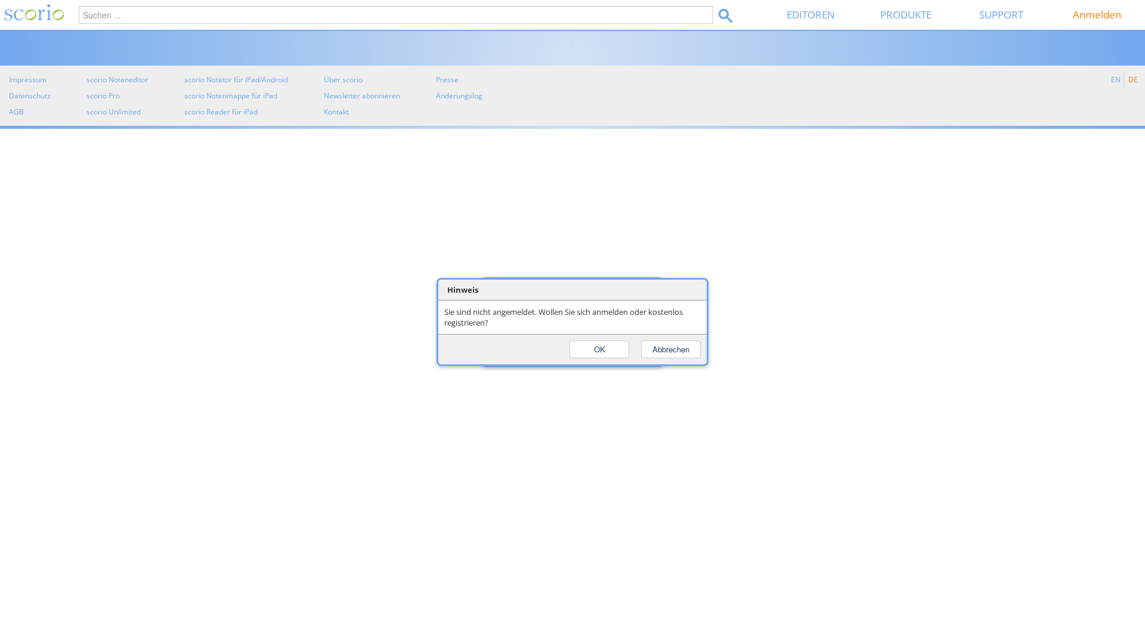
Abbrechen (670, 349)
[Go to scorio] (32, 15)
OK (599, 349)
